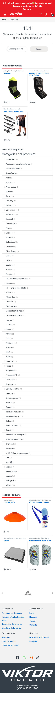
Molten (9, 357)
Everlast (9, 269)
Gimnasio (9, 301)
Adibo (8, 178)
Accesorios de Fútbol (37, 538)
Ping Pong (10, 370)
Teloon (9, 421)
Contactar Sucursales (10, 645)
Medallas (9, 343)
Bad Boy (9, 201)
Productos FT (11, 375)
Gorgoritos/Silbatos (14, 311)
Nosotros (33, 617)
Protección (10, 379)
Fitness (9, 283)
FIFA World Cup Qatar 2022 (17, 279)
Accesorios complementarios (18, 164)
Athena (9, 191)
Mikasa (9, 347)
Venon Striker (11, 471)
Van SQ (9, 462)
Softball (9, 402)
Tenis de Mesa (12, 425)
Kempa (9, 334)
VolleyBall (10, 480)
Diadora (9, 265)
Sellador (9, 393)
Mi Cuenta (6, 637)
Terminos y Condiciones (12, 624)
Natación (9, 361)
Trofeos (9, 444)
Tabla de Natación (13, 412)
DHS (8, 260)
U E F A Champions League (17, 453)
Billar (8, 228)
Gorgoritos (10, 306)
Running (6, 109)
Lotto (8, 338)
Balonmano (10, 214)
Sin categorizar (12, 398)
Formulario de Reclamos (12, 613)
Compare (33, 641)
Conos (8, 256)
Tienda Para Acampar (15, 435)
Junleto (9, 324)
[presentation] (52, 593)
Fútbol (8, 292)
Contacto (33, 625)
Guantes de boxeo (14, 315)
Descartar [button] (27, 9)
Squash (9, 407)
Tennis (9, 430)
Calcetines (10, 242)
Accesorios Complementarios (40, 500)
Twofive (9, 448)
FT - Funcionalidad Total (16, 288)
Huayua (9, 320)
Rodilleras (11, 71)
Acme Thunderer (13, 168)
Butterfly (9, 237)
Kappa (8, 329)
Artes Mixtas (11, 187)
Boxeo (9, 233)
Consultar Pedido (9, 641)
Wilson (9, 485)
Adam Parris (11, 173)
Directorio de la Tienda (11, 628)
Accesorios (10, 159)
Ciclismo (9, 246)
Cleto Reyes (11, 251)
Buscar (39, 49)
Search (41, 14)
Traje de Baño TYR (14, 439)
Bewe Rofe (10, 224)
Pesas (8, 366)
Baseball (9, 219)
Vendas (9, 467)
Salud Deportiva (15, 109)
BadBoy (9, 205)
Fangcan (9, 274)
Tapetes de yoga (13, 416)
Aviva (5, 71)
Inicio (4, 20)
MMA (8, 352)
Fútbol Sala (10, 297)
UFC (8, 457)
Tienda (32, 621)
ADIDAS (9, 182)
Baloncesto (10, 210)
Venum (9, 476)
